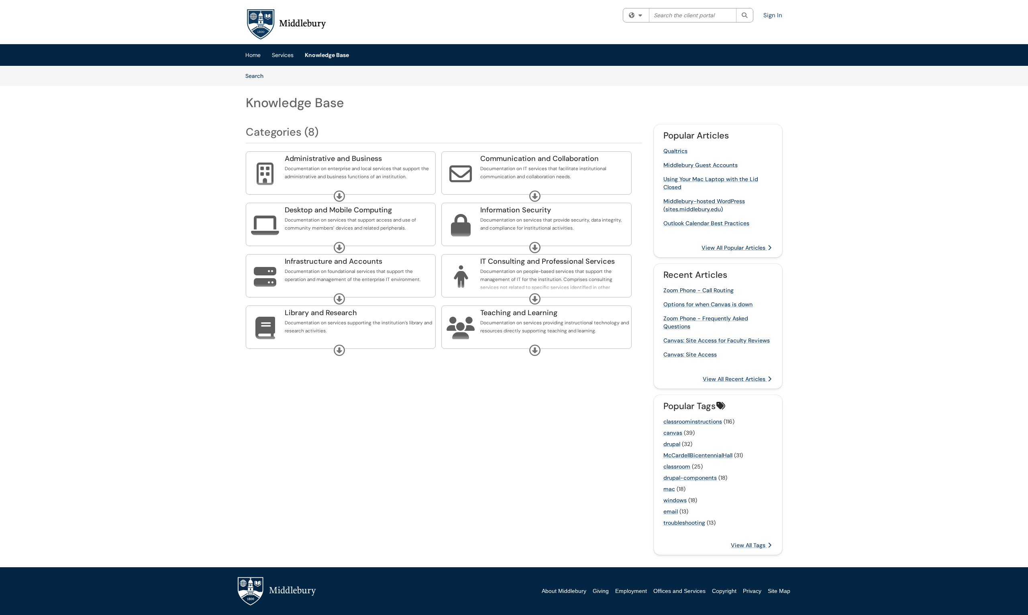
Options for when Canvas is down (708, 304)
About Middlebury (564, 591)
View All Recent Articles (735, 379)
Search (257, 75)
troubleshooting (684, 522)
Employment (631, 591)
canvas (672, 432)
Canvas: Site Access (690, 354)
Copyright (724, 591)
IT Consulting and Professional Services (547, 261)
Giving (601, 591)
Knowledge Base (327, 55)
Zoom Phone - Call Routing (698, 290)
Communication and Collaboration (539, 158)
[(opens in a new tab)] (286, 24)
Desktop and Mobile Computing (338, 210)
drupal (671, 444)
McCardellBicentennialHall (697, 455)
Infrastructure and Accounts (333, 261)
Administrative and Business (333, 158)
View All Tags (749, 545)
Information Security (515, 210)
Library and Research (321, 313)
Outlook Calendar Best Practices (706, 223)
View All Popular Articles (734, 247)
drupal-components (690, 477)
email (670, 511)
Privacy (752, 591)
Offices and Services (679, 591)
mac (669, 489)
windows (675, 500)
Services (283, 55)
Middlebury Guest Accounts (700, 165)
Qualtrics (675, 151)
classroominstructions (692, 421)
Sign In (772, 15)
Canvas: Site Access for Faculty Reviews (716, 340)
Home (253, 55)
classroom (676, 466)
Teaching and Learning (518, 313)
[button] (339, 196)
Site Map (779, 591)
